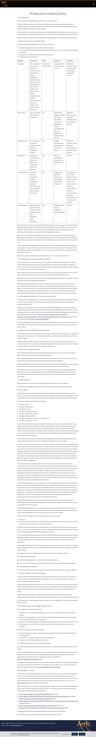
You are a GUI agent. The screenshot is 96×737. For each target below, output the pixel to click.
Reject (74, 734)
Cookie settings (65, 734)
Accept (82, 734)
